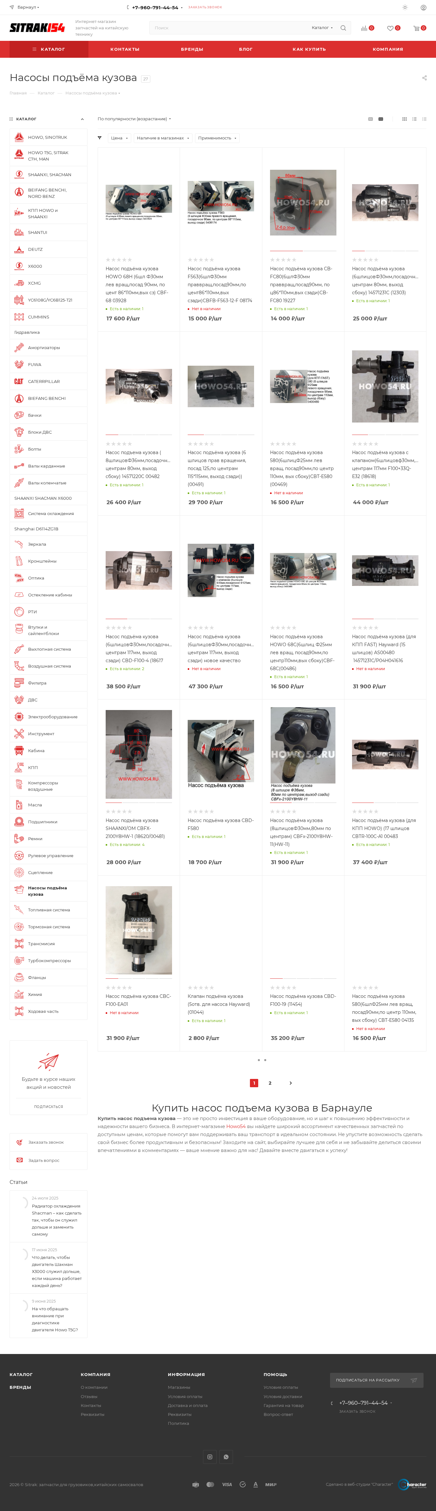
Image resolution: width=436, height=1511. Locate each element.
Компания (95, 1374)
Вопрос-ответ (278, 1414)
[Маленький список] (370, 119)
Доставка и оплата (188, 1405)
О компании (94, 1387)
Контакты (91, 1405)
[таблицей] (424, 119)
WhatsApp (226, 1457)
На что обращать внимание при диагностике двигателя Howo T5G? (55, 1319)
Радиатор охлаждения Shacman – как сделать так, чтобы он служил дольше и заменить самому (56, 1220)
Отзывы (89, 1396)
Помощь (276, 1374)
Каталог (21, 1374)
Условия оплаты (185, 1396)
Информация (186, 1374)
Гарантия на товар (284, 1405)
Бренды (20, 1387)
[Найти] (343, 27)
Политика (178, 1423)
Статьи (18, 1182)
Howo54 (236, 1126)
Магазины (179, 1387)
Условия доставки (283, 1396)
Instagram (210, 1457)
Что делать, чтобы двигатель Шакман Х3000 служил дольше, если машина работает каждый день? (57, 1271)
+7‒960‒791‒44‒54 (155, 7)
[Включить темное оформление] (405, 7)
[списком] (414, 119)
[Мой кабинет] (423, 8)
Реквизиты (92, 1414)
